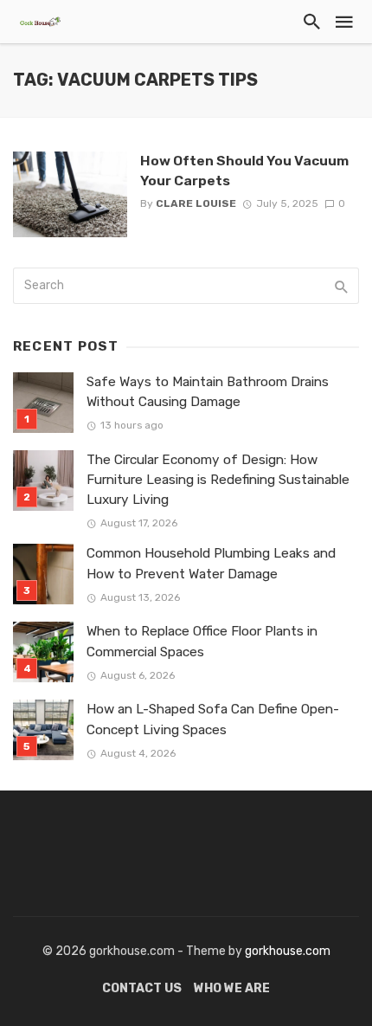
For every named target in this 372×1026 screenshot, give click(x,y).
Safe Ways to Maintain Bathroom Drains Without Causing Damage (208, 392)
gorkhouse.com (287, 951)
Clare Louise (196, 203)
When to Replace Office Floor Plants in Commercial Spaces (202, 641)
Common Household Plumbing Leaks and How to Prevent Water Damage (211, 563)
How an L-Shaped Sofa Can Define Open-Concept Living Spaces (213, 719)
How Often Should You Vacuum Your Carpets (244, 170)
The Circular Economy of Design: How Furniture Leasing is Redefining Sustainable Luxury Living (218, 479)
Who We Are (232, 988)
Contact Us (142, 988)
